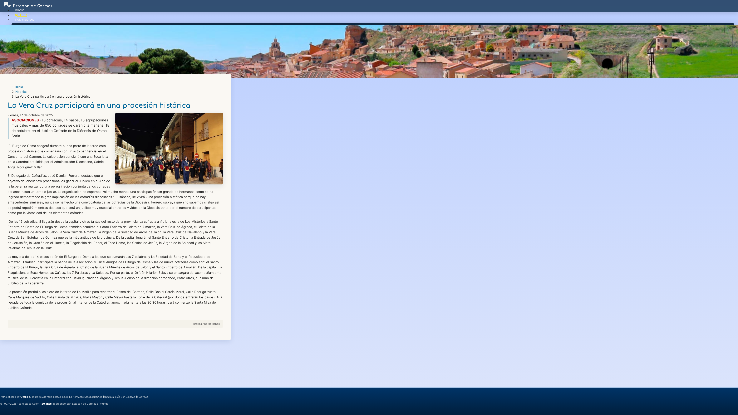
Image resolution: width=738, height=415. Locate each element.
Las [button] (24, 19)
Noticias (22, 15)
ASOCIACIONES (25, 120)
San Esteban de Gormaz (28, 6)
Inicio (19, 10)
